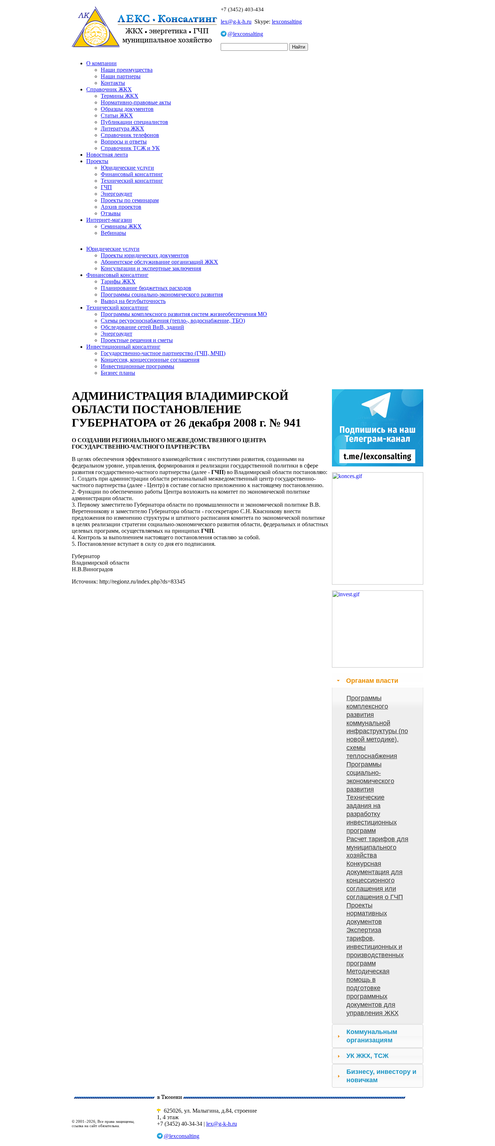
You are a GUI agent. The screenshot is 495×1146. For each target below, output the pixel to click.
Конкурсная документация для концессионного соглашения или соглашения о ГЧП (374, 880)
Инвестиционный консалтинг (123, 347)
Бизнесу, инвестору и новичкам (381, 1076)
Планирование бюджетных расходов (146, 288)
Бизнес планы (118, 373)
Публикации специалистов (134, 122)
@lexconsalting (245, 34)
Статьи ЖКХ (117, 115)
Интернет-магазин (109, 220)
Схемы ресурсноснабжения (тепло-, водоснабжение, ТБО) (173, 320)
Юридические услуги (127, 168)
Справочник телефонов (130, 135)
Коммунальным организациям (371, 1036)
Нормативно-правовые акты (136, 102)
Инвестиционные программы (137, 366)
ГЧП (106, 187)
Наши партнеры (121, 76)
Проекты (97, 161)
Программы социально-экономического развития (162, 294)
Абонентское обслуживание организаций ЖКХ (159, 262)
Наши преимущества (127, 70)
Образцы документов (127, 109)
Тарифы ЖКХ (118, 281)
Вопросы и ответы (124, 141)
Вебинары (113, 233)
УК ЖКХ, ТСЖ (367, 1055)
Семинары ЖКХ (121, 226)
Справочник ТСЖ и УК (130, 148)
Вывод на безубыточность (133, 301)
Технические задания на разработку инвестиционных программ (371, 814)
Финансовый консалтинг (132, 174)
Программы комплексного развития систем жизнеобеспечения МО (184, 314)
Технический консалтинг (132, 181)
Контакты (113, 83)
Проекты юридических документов (145, 255)
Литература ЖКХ (122, 128)
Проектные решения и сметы (137, 340)
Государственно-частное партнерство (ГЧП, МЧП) (163, 353)
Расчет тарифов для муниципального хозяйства (377, 847)
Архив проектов (121, 207)
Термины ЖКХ (119, 96)
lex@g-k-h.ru (236, 21)
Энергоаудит (116, 194)
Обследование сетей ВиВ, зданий (142, 327)
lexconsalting (287, 21)
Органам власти (372, 680)
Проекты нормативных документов (366, 914)
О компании (101, 63)
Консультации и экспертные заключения (151, 268)
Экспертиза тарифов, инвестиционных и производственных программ (375, 946)
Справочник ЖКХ (109, 89)
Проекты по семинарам (130, 200)
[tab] (377, 680)
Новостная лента (107, 154)
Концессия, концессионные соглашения (150, 360)
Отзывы (111, 213)
